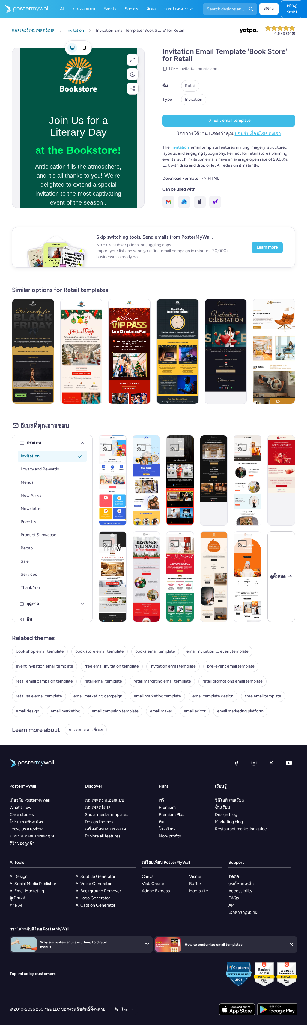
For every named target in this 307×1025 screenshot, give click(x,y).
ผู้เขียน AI (18, 898)
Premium (167, 807)
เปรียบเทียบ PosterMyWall (166, 862)
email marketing (65, 711)
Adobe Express (156, 890)
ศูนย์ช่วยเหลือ (241, 883)
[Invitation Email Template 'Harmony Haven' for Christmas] (146, 576)
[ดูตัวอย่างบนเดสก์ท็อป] (72, 48)
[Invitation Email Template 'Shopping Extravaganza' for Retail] (281, 480)
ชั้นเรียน (222, 807)
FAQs (233, 898)
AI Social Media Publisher (33, 883)
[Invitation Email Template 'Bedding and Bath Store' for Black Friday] (113, 576)
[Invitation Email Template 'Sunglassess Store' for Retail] (146, 480)
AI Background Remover (98, 890)
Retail (190, 85)
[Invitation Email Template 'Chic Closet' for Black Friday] (33, 351)
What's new (20, 807)
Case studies (22, 814)
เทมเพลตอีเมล (98, 807)
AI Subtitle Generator (95, 876)
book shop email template (40, 651)
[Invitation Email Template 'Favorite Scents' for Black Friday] (214, 480)
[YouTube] (289, 763)
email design (27, 711)
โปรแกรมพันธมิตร (26, 821)
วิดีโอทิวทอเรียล (229, 800)
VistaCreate (153, 883)
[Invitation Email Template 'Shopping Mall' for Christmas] (129, 351)
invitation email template (173, 666)
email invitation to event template (217, 651)
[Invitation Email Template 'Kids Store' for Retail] (113, 480)
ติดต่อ (233, 876)
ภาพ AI (16, 905)
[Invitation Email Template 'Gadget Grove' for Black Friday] (180, 480)
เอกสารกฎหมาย (243, 912)
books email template (155, 651)
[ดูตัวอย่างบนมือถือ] (84, 48)
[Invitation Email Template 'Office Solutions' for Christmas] (180, 576)
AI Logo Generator (93, 898)
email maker (161, 711)
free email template (263, 696)
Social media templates (106, 814)
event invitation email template (44, 666)
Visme (195, 876)
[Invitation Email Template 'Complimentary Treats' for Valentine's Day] (226, 351)
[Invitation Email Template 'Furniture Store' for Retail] (274, 351)
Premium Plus (171, 814)
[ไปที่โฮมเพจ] (24, 9)
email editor (195, 711)
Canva (148, 876)
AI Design (19, 876)
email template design (213, 696)
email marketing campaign (97, 696)
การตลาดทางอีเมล (86, 729)
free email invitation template (112, 666)
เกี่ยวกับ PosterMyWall (30, 800)
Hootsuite (198, 890)
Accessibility (240, 890)
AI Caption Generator (95, 905)
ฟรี (161, 800)
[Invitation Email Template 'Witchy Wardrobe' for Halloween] (247, 576)
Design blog (226, 814)
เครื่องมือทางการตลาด (105, 828)
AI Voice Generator (94, 883)
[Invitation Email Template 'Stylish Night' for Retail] (247, 480)
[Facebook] (236, 763)
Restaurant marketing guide (241, 828)
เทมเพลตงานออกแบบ (104, 800)
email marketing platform (240, 711)
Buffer (195, 883)
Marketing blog (229, 821)
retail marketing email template (162, 681)
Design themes (99, 821)
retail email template (103, 681)
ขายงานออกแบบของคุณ (32, 836)
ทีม (161, 821)
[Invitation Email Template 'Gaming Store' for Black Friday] (177, 351)
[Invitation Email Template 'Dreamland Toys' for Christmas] (81, 351)
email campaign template (115, 711)
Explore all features (103, 836)
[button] (133, 60)
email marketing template (157, 696)
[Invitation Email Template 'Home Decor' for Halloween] (214, 576)
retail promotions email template (232, 681)
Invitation (193, 99)
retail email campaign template (44, 681)
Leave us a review (26, 828)
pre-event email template (231, 666)
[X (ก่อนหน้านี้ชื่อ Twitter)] (271, 763)
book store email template (99, 651)
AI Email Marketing (27, 890)
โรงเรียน (167, 828)
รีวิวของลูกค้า (22, 843)
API (231, 905)
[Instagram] (254, 763)
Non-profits (170, 836)
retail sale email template (39, 696)
